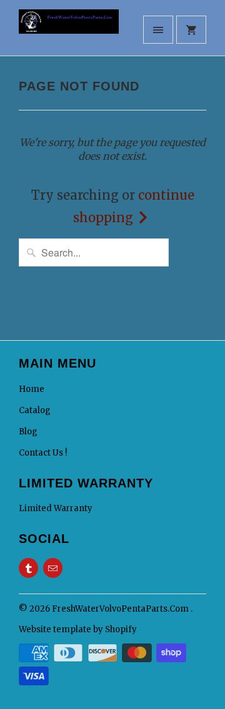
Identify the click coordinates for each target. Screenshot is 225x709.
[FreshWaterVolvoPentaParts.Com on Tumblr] (28, 568)
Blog (28, 431)
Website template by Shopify (78, 629)
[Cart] (191, 30)
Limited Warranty (55, 508)
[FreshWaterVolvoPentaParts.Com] (69, 32)
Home (31, 389)
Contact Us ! (43, 452)
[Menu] (158, 30)
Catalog (35, 410)
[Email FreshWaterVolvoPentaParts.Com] (52, 568)
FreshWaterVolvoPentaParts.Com (121, 609)
